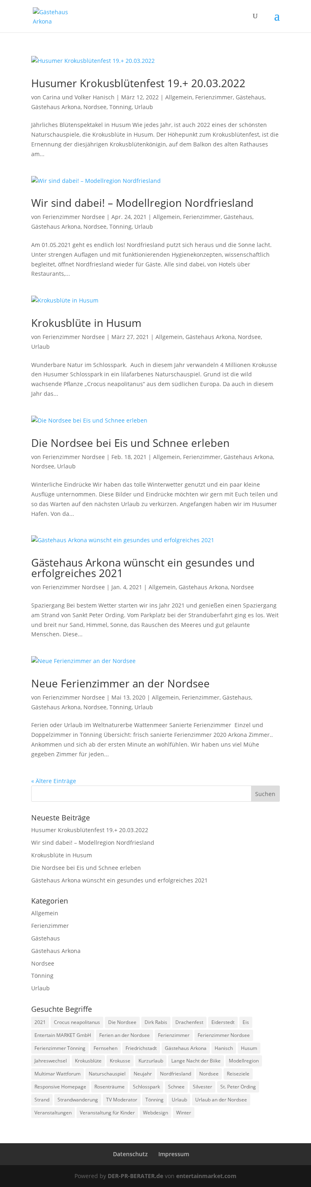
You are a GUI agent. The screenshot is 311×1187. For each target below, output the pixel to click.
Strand (41, 1099)
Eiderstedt (222, 1022)
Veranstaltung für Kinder (107, 1112)
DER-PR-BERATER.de (135, 1176)
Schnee (176, 1086)
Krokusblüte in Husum (86, 323)
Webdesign (155, 1112)
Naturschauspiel (107, 1073)
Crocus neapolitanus (77, 1022)
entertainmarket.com (206, 1176)
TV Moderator (121, 1099)
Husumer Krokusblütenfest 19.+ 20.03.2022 (138, 83)
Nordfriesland (175, 1073)
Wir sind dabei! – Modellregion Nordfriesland (142, 202)
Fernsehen (105, 1048)
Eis (246, 1022)
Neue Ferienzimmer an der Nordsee (120, 683)
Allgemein (178, 97)
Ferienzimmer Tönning (59, 1048)
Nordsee (95, 107)
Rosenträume (109, 1086)
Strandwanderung (78, 1099)
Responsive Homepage (60, 1086)
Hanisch (224, 1048)
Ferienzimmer (214, 97)
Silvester (202, 1086)
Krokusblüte (88, 1060)
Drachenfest (189, 1022)
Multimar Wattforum (57, 1073)
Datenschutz (130, 1154)
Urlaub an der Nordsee (221, 1099)
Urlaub (143, 107)
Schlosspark (146, 1086)
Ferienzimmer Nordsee (74, 217)
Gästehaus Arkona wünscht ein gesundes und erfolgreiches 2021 (143, 567)
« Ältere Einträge (53, 781)
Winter (183, 1112)
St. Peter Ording (238, 1086)
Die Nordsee (122, 1022)
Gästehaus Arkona (56, 107)
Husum (249, 1048)
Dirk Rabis (156, 1022)
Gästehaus (250, 97)
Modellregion (244, 1060)
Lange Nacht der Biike (196, 1060)
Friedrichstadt (141, 1048)
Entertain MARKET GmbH (62, 1035)
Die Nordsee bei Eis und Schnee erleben (130, 443)
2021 (40, 1022)
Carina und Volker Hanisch (79, 97)
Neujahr (143, 1073)
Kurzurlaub (150, 1060)
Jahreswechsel (50, 1060)
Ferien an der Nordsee (124, 1035)
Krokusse (120, 1060)
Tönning (120, 107)
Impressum (173, 1154)
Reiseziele (238, 1073)
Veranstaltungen (53, 1112)
